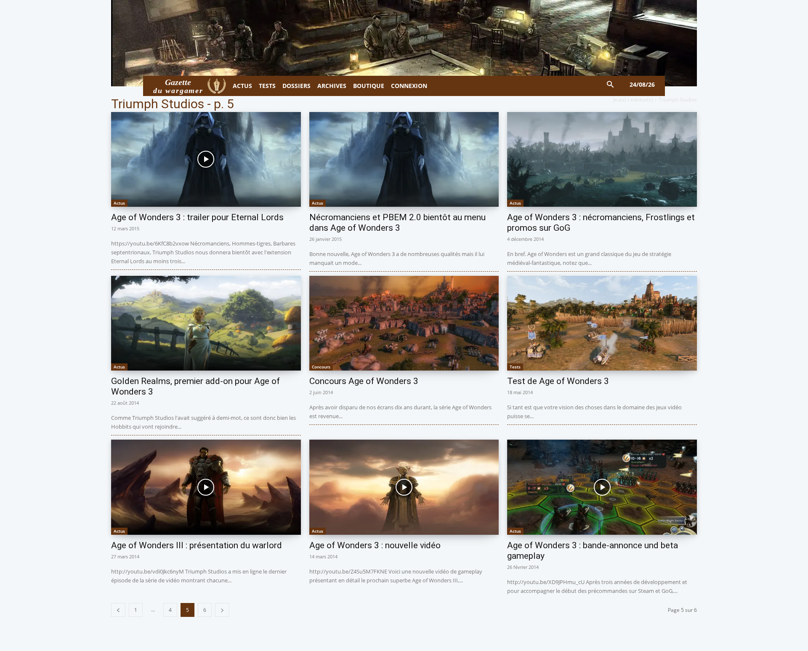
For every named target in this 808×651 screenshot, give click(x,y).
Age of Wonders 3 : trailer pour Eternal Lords (197, 217)
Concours (321, 367)
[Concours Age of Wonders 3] (404, 323)
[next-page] (222, 610)
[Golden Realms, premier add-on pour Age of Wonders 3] (206, 323)
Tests (515, 367)
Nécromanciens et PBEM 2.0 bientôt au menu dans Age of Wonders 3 (397, 222)
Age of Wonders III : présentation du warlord (196, 545)
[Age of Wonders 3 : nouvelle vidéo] (404, 487)
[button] (610, 85)
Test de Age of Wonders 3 (558, 381)
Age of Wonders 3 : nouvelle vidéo (375, 545)
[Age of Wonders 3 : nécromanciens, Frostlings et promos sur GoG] (602, 159)
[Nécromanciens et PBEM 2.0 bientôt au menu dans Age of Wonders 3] (404, 159)
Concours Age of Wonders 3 (363, 381)
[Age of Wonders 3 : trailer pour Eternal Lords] (206, 159)
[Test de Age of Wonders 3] (602, 323)
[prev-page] (118, 610)
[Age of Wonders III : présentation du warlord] (206, 487)
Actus (119, 203)
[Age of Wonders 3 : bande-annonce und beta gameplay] (602, 487)
